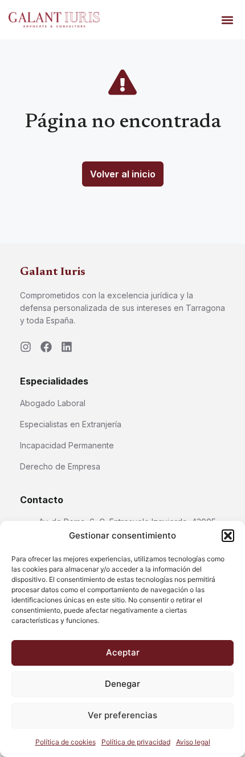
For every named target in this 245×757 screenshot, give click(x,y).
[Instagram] (25, 347)
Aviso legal (193, 742)
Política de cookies (65, 742)
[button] (228, 535)
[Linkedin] (66, 347)
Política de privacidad (135, 742)
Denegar (122, 683)
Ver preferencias (122, 715)
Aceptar (123, 652)
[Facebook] (46, 347)
